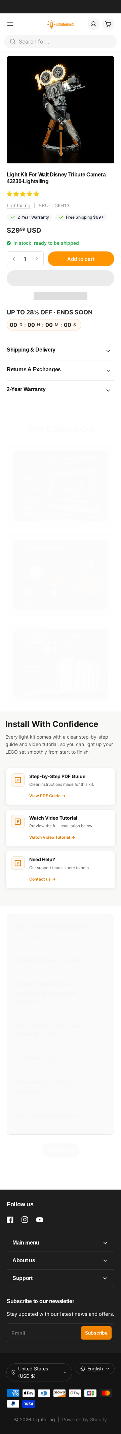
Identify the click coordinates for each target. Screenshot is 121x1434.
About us (23, 1260)
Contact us (42, 879)
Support (22, 1278)
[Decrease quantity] (14, 259)
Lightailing (19, 205)
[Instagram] (25, 1219)
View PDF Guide (47, 795)
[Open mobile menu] (10, 24)
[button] (24, 194)
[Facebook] (10, 1219)
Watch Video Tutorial (52, 837)
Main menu (25, 1243)
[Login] (93, 24)
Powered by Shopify (84, 1419)
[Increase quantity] (36, 259)
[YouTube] (39, 1219)
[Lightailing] (60, 24)
